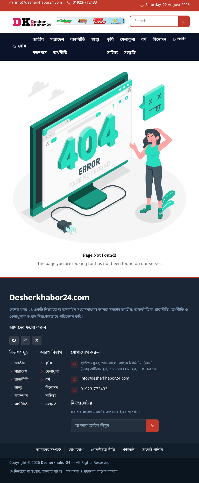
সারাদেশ (57, 40)
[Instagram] (25, 340)
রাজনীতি (77, 40)
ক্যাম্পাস (40, 53)
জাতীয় (38, 40)
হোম (22, 46)
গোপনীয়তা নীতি (103, 449)
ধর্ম (143, 40)
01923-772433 (94, 389)
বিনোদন (159, 40)
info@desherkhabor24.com (105, 378)
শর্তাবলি (128, 449)
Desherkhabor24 (55, 462)
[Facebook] (14, 340)
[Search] (184, 21)
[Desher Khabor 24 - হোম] (31, 22)
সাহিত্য (112, 53)
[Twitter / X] (36, 340)
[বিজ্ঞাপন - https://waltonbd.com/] (90, 20)
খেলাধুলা (127, 40)
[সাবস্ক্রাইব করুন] (152, 425)
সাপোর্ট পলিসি (152, 449)
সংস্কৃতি (130, 53)
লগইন (182, 39)
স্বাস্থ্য (95, 40)
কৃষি (110, 40)
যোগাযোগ (75, 449)
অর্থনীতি (60, 53)
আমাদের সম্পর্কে (48, 449)
